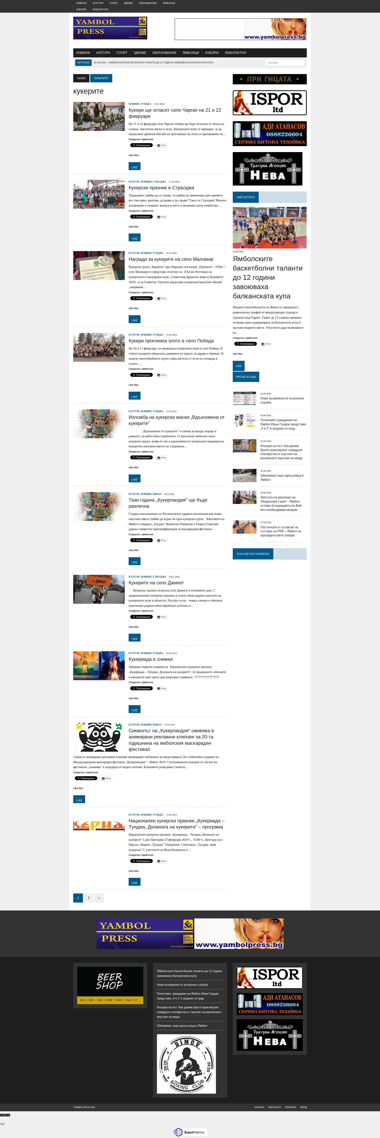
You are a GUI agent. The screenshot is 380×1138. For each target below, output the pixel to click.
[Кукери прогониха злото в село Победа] (99, 359)
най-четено (246, 197)
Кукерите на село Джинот (156, 582)
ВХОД (303, 1107)
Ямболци (169, 3)
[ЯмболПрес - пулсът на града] (110, 28)
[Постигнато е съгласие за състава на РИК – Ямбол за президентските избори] (244, 531)
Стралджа (159, 181)
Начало (259, 1107)
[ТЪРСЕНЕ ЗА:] (285, 62)
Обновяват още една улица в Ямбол (182, 1025)
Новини (81, 3)
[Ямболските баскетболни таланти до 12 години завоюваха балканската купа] (270, 246)
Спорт (113, 3)
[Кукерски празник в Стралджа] (99, 206)
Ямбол (157, 494)
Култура (98, 3)
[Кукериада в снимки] (99, 677)
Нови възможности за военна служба (182, 984)
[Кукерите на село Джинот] (99, 601)
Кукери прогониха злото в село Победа (171, 340)
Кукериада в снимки (151, 659)
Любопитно (100, 9)
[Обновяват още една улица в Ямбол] (244, 479)
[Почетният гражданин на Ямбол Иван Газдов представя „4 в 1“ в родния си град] (244, 424)
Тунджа (145, 104)
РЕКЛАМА (290, 1107)
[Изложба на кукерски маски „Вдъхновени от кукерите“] (99, 436)
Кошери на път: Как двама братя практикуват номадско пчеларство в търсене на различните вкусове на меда (189, 1012)
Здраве (128, 3)
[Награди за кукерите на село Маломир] (99, 277)
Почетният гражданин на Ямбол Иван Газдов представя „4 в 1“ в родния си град (283, 424)
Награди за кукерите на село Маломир (171, 259)
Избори (81, 9)
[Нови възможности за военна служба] (244, 402)
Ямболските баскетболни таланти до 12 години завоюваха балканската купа (268, 277)
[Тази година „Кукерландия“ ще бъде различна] (99, 518)
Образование (148, 3)
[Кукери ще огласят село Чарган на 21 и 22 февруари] (99, 128)
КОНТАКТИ (274, 1107)
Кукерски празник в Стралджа (161, 187)
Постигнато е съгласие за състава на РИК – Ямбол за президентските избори (280, 531)
